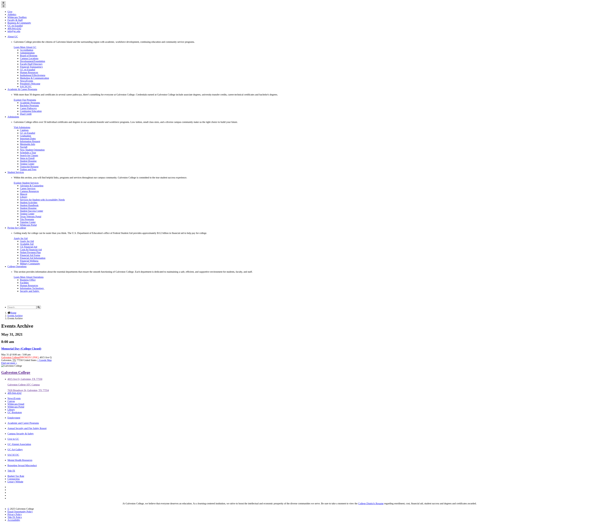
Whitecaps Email (15, 404)
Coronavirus (13, 479)
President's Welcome (30, 83)
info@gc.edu (13, 31)
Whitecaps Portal (28, 225)
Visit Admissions (22, 127)
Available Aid (27, 244)
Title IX (11, 470)
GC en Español (27, 69)
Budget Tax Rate (15, 476)
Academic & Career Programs (22, 89)
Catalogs (24, 130)
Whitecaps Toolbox (17, 17)
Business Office (28, 280)
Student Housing (28, 161)
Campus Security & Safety (20, 433)
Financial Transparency (31, 67)
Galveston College (10, 357)
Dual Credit (26, 114)
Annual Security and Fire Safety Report (26, 428)
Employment (13, 417)
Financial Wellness (29, 261)
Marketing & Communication (34, 78)
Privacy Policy (14, 514)
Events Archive (15, 315)
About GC (12, 36)
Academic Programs (30, 102)
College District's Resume (371, 503)
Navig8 (23, 147)
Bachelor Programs (29, 105)
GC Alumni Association (19, 444)
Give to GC (13, 439)
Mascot (23, 194)
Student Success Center (31, 211)
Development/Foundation (32, 61)
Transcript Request (29, 166)
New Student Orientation (32, 149)
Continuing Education (31, 111)
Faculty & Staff (15, 20)
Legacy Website (15, 481)
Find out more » (9, 363)
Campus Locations (29, 58)
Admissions (13, 116)
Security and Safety (30, 291)
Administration (27, 52)
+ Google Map (44, 360)
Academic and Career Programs (23, 423)
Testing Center (27, 164)
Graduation (25, 135)
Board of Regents (28, 55)
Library (23, 197)
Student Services (15, 172)
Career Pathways (28, 108)
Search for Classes (29, 155)
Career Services (27, 188)
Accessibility (13, 520)
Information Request (30, 141)
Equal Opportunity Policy (20, 511)
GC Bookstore (14, 412)
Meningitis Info (27, 144)
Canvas (11, 401)
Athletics (11, 14)
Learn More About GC (25, 47)
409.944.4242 (14, 28)
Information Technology (32, 288)
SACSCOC (26, 86)
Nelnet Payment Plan (30, 252)
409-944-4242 (14, 393)
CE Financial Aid (28, 246)
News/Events (26, 81)
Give (9, 11)
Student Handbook (29, 205)
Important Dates (28, 138)
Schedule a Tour (28, 152)
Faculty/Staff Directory (31, 64)
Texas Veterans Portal (30, 216)
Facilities (24, 282)
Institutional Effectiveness (32, 75)
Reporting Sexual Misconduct (22, 465)
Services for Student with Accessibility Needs (42, 199)
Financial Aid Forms (30, 255)
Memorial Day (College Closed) (21, 348)
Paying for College (16, 227)
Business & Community (19, 23)
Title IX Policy (14, 517)
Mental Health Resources (19, 460)
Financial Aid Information (32, 258)
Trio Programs (27, 219)
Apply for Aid (21, 238)
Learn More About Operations (29, 277)
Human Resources (29, 72)
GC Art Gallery (15, 449)
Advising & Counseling (31, 185)
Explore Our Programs (25, 100)
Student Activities (28, 202)
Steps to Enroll (27, 158)
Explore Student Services (26, 183)
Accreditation (26, 50)
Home (13, 312)
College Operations (17, 266)
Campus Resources (29, 191)
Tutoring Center (28, 222)
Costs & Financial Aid (31, 249)
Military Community (30, 263)
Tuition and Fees (28, 169)
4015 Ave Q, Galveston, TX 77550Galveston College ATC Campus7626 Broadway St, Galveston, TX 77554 (28, 385)
